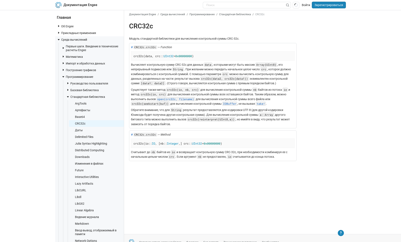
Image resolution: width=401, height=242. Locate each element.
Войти (306, 5)
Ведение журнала (87, 217)
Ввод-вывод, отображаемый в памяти (96, 232)
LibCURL (80, 190)
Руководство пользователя (89, 83)
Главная (64, 17)
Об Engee (67, 26)
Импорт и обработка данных (85, 63)
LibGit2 (79, 203)
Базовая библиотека (84, 90)
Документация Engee (142, 14)
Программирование (79, 76)
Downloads (82, 157)
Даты (79, 130)
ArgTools (80, 103)
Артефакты (82, 110)
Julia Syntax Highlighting (91, 143)
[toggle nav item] (58, 26)
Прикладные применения (78, 33)
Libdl (78, 197)
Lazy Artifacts (84, 183)
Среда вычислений (74, 39)
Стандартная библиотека (87, 96)
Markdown (82, 223)
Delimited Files (84, 137)
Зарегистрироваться (329, 5)
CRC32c (80, 123)
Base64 (80, 116)
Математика (74, 56)
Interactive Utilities (87, 177)
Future (79, 170)
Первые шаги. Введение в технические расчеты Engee (92, 48)
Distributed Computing (89, 150)
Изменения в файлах (89, 163)
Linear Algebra (84, 210)
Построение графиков (81, 70)
